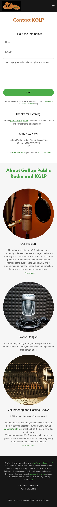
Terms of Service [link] (28, 104)
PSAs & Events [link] (29, 489)
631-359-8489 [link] (44, 153)
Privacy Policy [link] (48, 101)
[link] (11, 6)
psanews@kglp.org (19, 121)
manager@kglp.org (13, 429)
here (31, 479)
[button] (53, 6)
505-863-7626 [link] (19, 153)
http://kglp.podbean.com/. (42, 463)
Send (28, 92)
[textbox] (28, 42)
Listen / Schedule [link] (28, 486)
